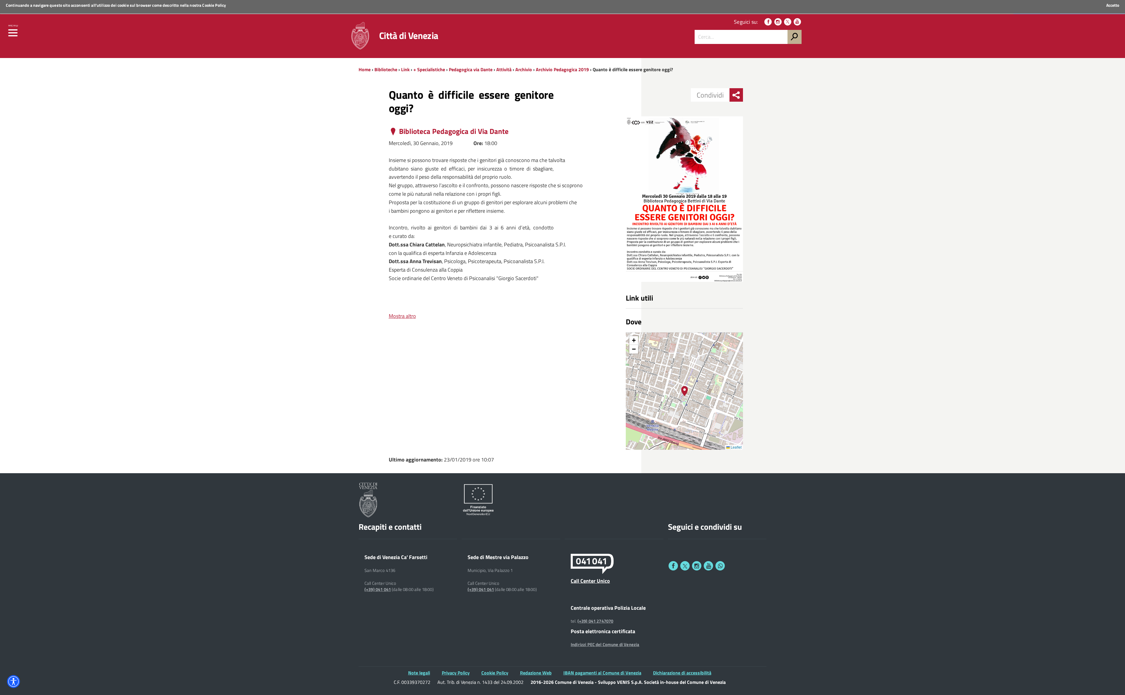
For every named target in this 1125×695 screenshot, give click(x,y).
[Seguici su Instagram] (778, 21)
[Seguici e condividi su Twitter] (685, 565)
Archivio (523, 69)
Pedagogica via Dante (470, 69)
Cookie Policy (214, 5)
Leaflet (736, 446)
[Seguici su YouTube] (797, 21)
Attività (504, 69)
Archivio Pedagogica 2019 (562, 69)
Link (405, 69)
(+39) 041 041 (377, 589)
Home (365, 69)
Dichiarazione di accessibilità (682, 672)
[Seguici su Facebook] (768, 21)
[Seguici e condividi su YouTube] (708, 565)
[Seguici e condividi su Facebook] (673, 565)
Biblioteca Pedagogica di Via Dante (454, 131)
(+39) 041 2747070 (595, 621)
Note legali (419, 672)
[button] (684, 391)
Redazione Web (536, 672)
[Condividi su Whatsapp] (720, 565)
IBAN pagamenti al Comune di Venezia (602, 672)
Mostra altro (402, 316)
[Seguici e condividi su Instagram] (696, 565)
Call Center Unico (590, 581)
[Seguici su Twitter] (787, 21)
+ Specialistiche (429, 69)
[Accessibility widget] (13, 681)
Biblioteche (385, 69)
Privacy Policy (456, 672)
